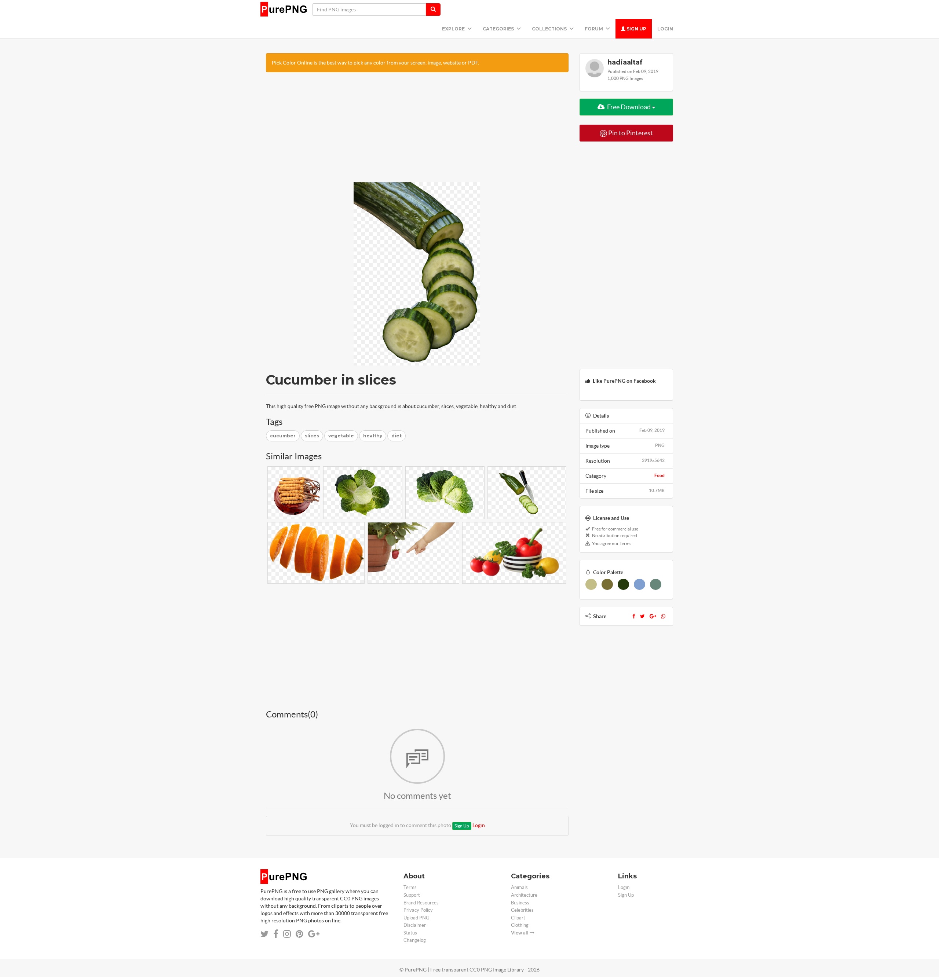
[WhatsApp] (663, 616)
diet (396, 435)
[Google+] (653, 616)
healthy (372, 435)
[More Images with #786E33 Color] (607, 584)
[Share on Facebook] (275, 934)
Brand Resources (421, 903)
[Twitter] (642, 616)
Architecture (524, 895)
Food (659, 475)
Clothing (520, 925)
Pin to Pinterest (630, 133)
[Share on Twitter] (264, 934)
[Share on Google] (313, 934)
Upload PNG (416, 918)
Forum (594, 29)
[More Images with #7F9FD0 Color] (639, 584)
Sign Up (635, 29)
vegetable (341, 435)
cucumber (283, 435)
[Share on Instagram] (287, 934)
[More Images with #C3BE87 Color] (591, 584)
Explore (454, 29)
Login (665, 29)
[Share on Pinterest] (299, 934)
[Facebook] (633, 616)
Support (411, 895)
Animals (519, 887)
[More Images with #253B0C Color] (623, 584)
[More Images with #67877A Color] (655, 584)
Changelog (414, 940)
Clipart (518, 918)
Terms (410, 887)
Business (520, 903)
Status (410, 933)
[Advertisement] (417, 131)
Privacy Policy (418, 910)
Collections (550, 29)
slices (312, 435)
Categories (499, 29)
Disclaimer (414, 925)
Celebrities (522, 910)
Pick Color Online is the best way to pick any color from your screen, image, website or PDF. (375, 63)
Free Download (629, 107)
